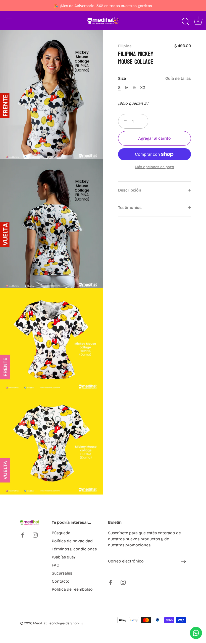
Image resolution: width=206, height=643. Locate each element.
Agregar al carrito (154, 138)
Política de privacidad (72, 541)
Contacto (61, 581)
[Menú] (8, 20)
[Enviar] (183, 561)
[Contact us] (196, 633)
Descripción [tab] (129, 190)
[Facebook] (22, 534)
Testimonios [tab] (130, 207)
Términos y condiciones (74, 549)
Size (154, 78)
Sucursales (62, 573)
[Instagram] (35, 534)
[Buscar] (185, 21)
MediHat (40, 623)
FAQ (55, 565)
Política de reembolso (72, 589)
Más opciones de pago (154, 167)
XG (142, 87)
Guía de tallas (178, 78)
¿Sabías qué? (64, 557)
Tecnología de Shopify (65, 623)
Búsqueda (61, 533)
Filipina (125, 46)
